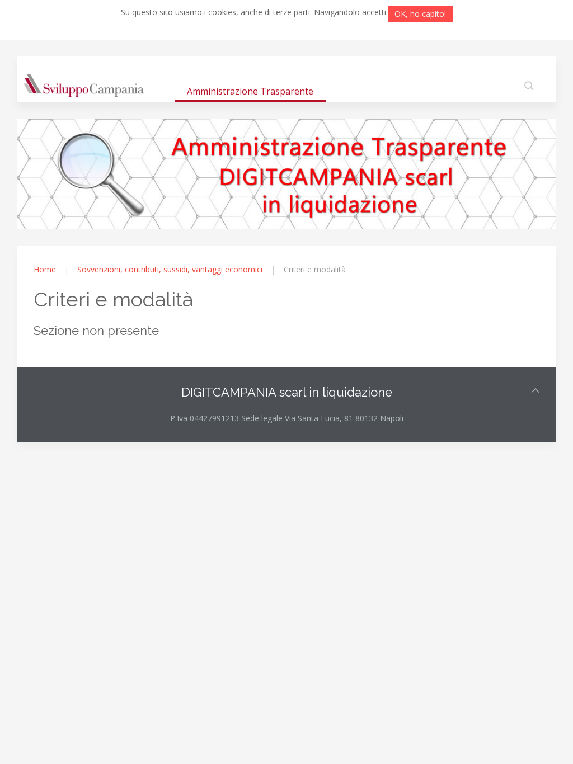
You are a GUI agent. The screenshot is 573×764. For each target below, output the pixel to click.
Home (45, 269)
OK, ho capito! (420, 13)
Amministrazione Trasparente (250, 91)
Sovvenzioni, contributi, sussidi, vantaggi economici (169, 269)
